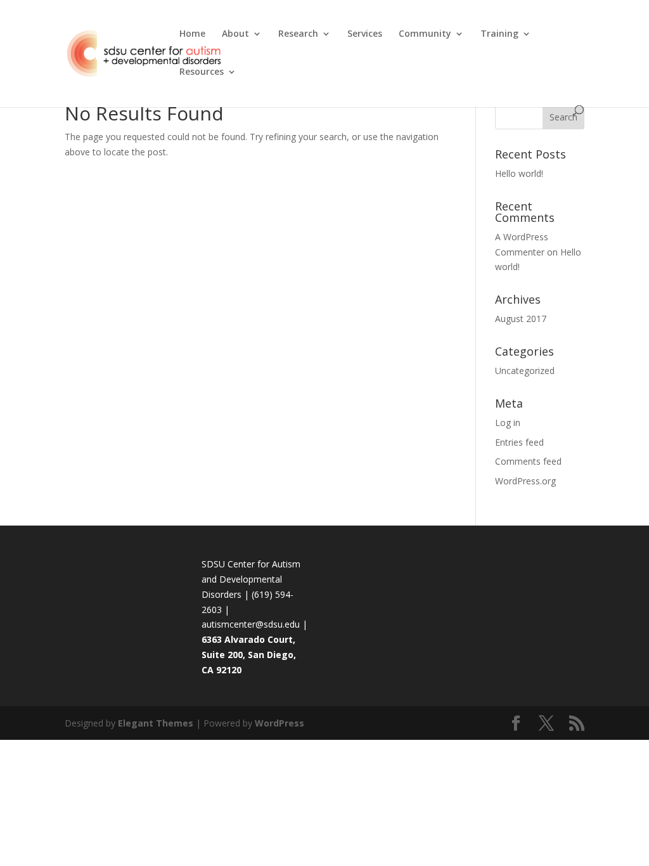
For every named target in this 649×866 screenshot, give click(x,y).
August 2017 (520, 319)
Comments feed (528, 461)
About (235, 34)
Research (298, 34)
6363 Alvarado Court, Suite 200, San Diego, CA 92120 (249, 654)
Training (499, 34)
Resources (201, 72)
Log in (507, 423)
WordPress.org (525, 481)
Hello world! (519, 173)
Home (192, 34)
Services (364, 34)
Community (425, 34)
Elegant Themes (155, 723)
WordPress (279, 723)
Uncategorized (525, 371)
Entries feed (519, 442)
